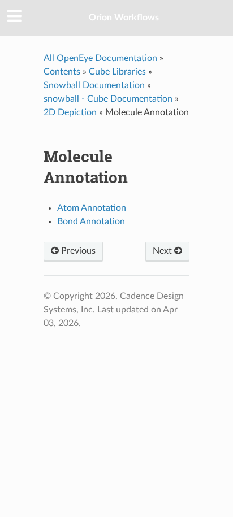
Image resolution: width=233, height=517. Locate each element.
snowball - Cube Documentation (108, 98)
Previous (77, 250)
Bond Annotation (91, 221)
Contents (62, 71)
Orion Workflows (124, 17)
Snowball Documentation (94, 85)
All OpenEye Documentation (100, 58)
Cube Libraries (117, 71)
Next (163, 250)
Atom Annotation (91, 207)
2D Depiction (70, 112)
